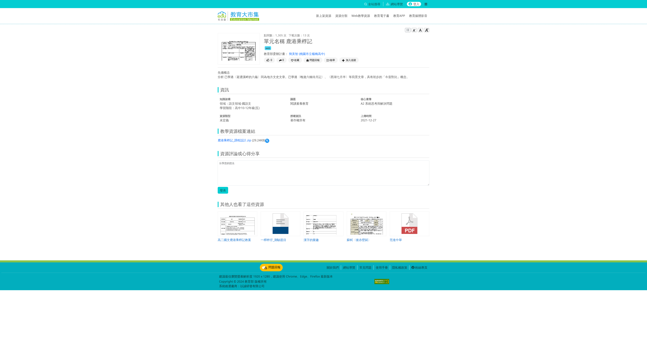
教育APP (399, 16)
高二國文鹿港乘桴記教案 (234, 240)
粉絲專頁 (421, 267)
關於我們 (333, 267)
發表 (223, 190)
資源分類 (341, 16)
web (268, 48)
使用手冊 (382, 267)
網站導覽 (349, 267)
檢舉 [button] (332, 60)
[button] (295, 60)
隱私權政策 (399, 267)
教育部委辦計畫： (276, 54)
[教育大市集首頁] (238, 15)
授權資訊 (295, 116)
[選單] (425, 4)
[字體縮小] (414, 30)
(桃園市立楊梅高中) (312, 54)
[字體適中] (420, 30)
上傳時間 (366, 116)
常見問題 (365, 267)
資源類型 (225, 116)
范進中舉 (396, 240)
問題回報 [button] (315, 60)
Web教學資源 (360, 16)
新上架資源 (323, 16)
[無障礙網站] (381, 281)
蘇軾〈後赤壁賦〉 (359, 240)
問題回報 (274, 267)
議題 (293, 99)
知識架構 (225, 99)
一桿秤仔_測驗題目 (273, 240)
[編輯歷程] (408, 30)
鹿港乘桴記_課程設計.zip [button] (234, 140)
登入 (416, 4)
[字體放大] (426, 30)
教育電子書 (381, 16)
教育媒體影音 (418, 16)
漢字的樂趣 (311, 240)
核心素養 (366, 99)
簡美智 (294, 54)
